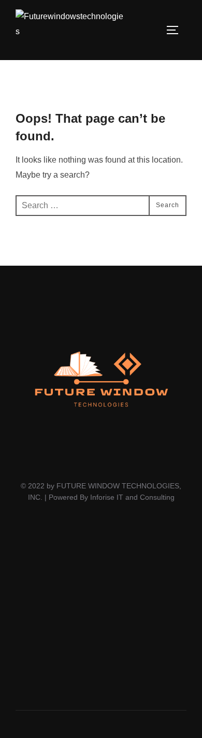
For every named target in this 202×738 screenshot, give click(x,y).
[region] (101, 612)
